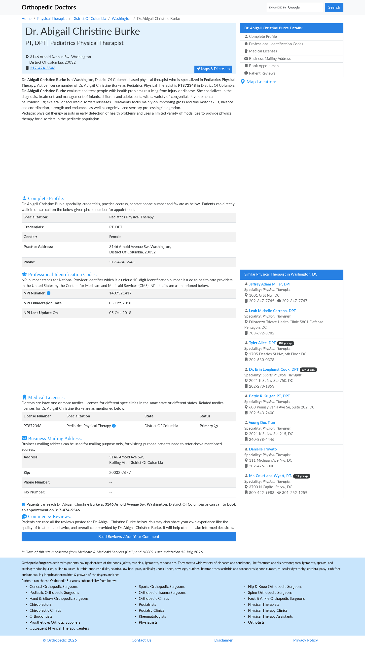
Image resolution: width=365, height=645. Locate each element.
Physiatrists (148, 622)
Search (334, 7)
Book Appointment (264, 66)
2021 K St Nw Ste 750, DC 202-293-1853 (279, 378)
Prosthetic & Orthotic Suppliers (55, 622)
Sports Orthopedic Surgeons (162, 587)
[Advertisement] (129, 158)
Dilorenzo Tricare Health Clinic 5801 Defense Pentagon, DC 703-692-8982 (283, 322)
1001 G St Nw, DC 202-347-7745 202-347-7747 (275, 292)
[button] (48, 293)
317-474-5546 (42, 68)
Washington (121, 19)
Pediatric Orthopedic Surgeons (54, 593)
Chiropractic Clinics (45, 610)
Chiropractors (41, 604)
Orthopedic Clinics (154, 599)
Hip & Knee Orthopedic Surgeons (275, 587)
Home (27, 19)
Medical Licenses (262, 51)
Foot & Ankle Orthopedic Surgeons (276, 599)
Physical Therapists (263, 604)
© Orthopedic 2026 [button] (59, 640)
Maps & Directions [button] (215, 69)
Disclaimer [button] (223, 640)
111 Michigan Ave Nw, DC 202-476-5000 (268, 457)
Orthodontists (41, 616)
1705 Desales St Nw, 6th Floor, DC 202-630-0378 (275, 351)
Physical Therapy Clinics (268, 610)
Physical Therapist (52, 19)
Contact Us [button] (141, 640)
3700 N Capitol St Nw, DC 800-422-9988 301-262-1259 (276, 484)
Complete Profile (262, 37)
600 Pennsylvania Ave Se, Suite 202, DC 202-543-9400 (279, 404)
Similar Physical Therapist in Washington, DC (280, 274)
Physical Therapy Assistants (270, 616)
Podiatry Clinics (151, 610)
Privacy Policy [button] (305, 640)
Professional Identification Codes (275, 44)
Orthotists (256, 622)
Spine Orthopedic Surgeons (270, 593)
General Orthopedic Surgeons (54, 587)
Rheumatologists (152, 616)
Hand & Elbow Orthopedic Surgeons (59, 599)
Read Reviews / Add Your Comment (128, 537)
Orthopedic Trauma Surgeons (162, 593)
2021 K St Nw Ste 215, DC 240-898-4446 (268, 431)
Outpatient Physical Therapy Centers (59, 628)
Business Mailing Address (269, 59)
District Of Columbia (89, 19)
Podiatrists (147, 604)
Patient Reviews (261, 73)
